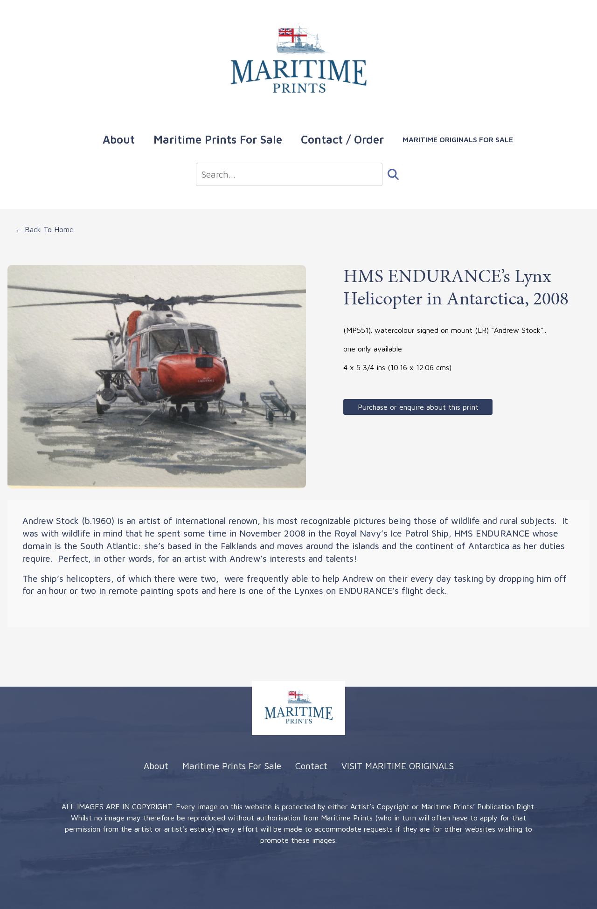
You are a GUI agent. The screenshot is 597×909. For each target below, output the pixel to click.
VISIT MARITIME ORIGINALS (397, 765)
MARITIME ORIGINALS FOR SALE (458, 139)
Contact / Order (342, 139)
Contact (311, 765)
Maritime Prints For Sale (217, 139)
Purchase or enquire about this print (418, 407)
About (119, 139)
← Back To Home (44, 229)
